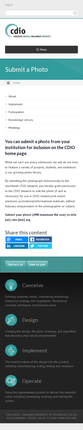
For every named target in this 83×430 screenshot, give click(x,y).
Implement (15, 104)
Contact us (15, 264)
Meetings (14, 128)
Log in (9, 5)
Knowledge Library (21, 120)
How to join (37, 264)
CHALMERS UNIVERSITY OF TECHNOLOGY (45, 414)
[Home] (28, 30)
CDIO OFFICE (13, 414)
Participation (16, 112)
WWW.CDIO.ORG (67, 418)
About (12, 96)
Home (16, 82)
